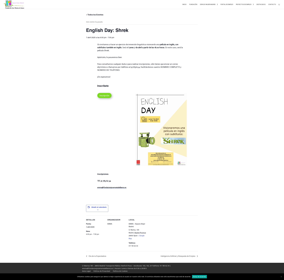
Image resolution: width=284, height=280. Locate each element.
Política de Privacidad (102, 271)
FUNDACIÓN (193, 4)
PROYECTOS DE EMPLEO (243, 4)
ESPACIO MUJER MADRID (208, 4)
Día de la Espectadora (97, 256)
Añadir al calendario (99, 207)
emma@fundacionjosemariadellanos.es (111, 187)
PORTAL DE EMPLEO (227, 4)
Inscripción (104, 95)
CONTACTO (272, 4)
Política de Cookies (120, 271)
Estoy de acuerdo (199, 276)
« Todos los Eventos (94, 14)
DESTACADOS (260, 4)
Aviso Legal (86, 271)
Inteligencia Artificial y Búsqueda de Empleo (178, 256)
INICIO (184, 4)
